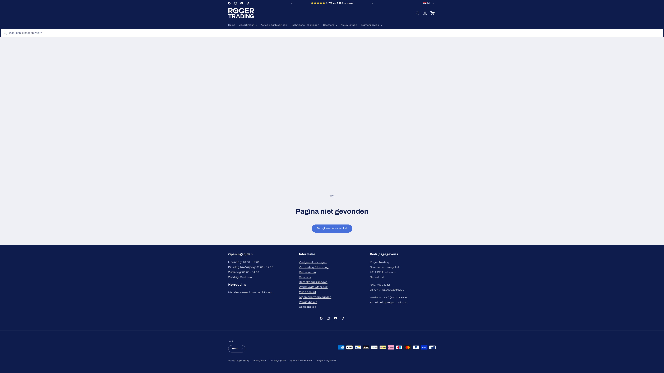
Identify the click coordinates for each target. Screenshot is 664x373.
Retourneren (307, 272)
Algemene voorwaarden (315, 297)
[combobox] (332, 33)
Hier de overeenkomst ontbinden (250, 292)
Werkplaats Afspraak (313, 287)
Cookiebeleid (307, 306)
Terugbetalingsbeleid (326, 361)
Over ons (305, 277)
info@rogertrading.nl (393, 302)
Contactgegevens (277, 361)
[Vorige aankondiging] (292, 3)
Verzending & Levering (314, 267)
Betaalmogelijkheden (313, 282)
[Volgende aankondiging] (372, 3)
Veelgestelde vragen (312, 262)
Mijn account (307, 292)
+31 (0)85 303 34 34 (395, 297)
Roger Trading (243, 361)
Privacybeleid (308, 302)
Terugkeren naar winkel (332, 228)
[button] (248, 25)
